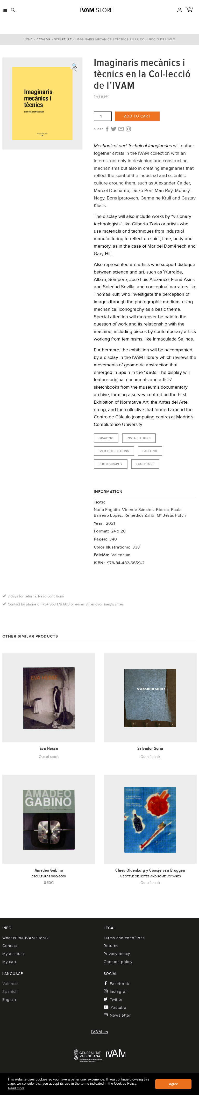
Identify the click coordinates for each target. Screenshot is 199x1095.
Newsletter (120, 1015)
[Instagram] (128, 129)
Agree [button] (173, 1084)
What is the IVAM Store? (25, 938)
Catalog (43, 39)
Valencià (10, 984)
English (9, 999)
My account (13, 954)
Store (96, 10)
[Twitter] (113, 129)
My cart (9, 962)
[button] (74, 65)
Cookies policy (118, 962)
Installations (139, 438)
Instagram (119, 991)
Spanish (10, 991)
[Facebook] (106, 129)
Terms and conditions (124, 938)
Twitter (116, 999)
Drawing (106, 438)
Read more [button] (16, 1088)
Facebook (119, 984)
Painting (150, 451)
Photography (111, 463)
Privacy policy (117, 954)
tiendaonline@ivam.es (106, 604)
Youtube (118, 1007)
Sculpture (63, 39)
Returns (111, 946)
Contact (9, 946)
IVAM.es (99, 1032)
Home (28, 39)
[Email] (121, 129)
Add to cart (137, 116)
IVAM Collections (114, 451)
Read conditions (51, 596)
